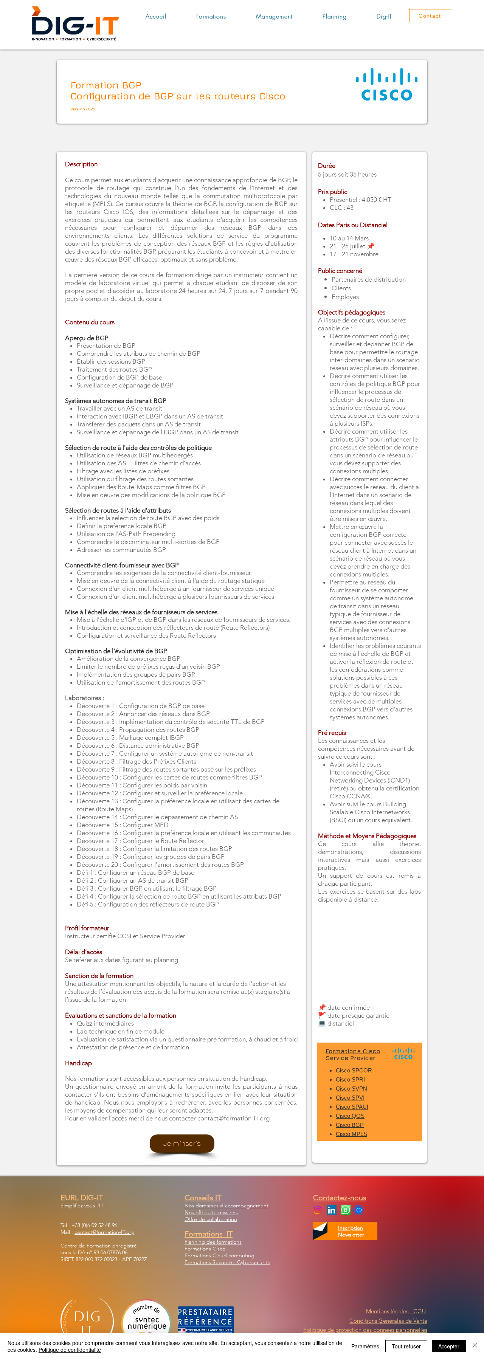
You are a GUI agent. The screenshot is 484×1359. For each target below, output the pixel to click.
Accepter (448, 1346)
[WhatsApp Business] (346, 1210)
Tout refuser (406, 1346)
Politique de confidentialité (70, 1349)
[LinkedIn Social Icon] (332, 1210)
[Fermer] (474, 1346)
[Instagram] (318, 1210)
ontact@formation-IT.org (235, 1118)
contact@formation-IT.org (104, 1232)
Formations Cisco (353, 1051)
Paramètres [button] (365, 1346)
